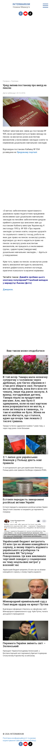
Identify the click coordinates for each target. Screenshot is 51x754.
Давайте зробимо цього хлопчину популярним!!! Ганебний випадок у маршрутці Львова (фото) (25, 280)
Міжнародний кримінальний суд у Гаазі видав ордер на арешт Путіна (25, 603)
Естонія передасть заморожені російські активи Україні (23, 501)
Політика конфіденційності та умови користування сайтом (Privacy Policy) (19, 739)
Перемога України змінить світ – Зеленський (24, 645)
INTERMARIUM (21, 4)
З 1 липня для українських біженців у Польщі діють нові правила (22, 460)
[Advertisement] (25, 46)
